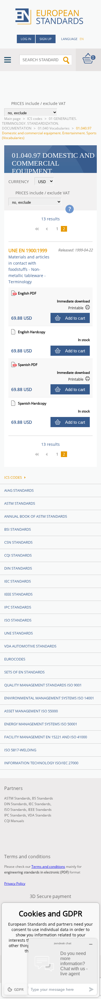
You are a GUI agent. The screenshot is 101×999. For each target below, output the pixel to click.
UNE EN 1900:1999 (28, 265)
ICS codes (34, 118)
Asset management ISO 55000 (31, 710)
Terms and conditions (48, 866)
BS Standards (42, 798)
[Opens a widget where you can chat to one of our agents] (62, 966)
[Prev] (49, 229)
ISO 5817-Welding (20, 749)
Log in (26, 39)
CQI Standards (18, 555)
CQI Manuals (14, 820)
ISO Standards (17, 620)
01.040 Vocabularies (54, 128)
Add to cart (75, 318)
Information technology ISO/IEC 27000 (41, 762)
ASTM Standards (19, 503)
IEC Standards (17, 581)
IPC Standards (17, 607)
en (82, 39)
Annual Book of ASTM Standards (35, 516)
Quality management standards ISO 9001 (43, 685)
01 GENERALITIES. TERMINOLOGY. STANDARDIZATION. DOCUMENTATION (39, 123)
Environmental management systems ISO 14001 (49, 698)
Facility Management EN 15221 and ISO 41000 (45, 736)
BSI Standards (17, 529)
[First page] (38, 229)
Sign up (46, 39)
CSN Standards (18, 542)
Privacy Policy (14, 883)
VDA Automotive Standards (30, 646)
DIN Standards (18, 568)
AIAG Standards (19, 490)
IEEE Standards (18, 594)
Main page (12, 118)
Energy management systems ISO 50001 (40, 723)
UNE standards (18, 633)
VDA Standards (39, 815)
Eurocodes (14, 659)
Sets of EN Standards (24, 672)
